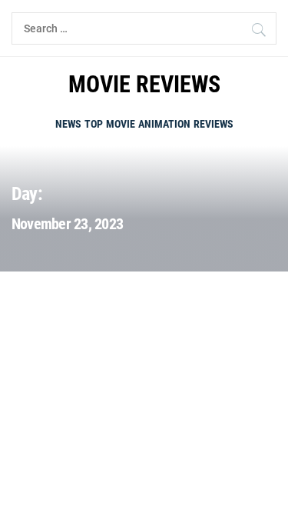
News (68, 124)
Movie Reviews (144, 84)
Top (93, 124)
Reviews (213, 124)
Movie (120, 124)
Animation (164, 124)
